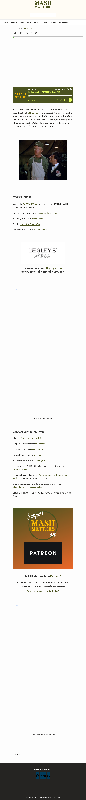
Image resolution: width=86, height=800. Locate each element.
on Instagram (40, 460)
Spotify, (51, 475)
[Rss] (48, 775)
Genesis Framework (46, 797)
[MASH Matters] (43, 4)
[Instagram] (41, 775)
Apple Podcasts (20, 469)
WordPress (53, 797)
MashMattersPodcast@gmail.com (28, 487)
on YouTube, (41, 475)
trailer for (30, 224)
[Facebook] (37, 775)
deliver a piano (40, 229)
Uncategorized (23, 754)
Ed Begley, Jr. (33, 113)
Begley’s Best (54, 268)
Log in (58, 797)
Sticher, (58, 475)
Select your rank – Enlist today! (43, 591)
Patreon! (55, 576)
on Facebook (37, 449)
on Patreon (40, 443)
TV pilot (30, 204)
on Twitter (38, 455)
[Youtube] (44, 775)
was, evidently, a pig (48, 213)
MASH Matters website (32, 438)
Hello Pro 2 (37, 797)
